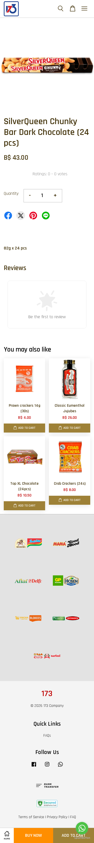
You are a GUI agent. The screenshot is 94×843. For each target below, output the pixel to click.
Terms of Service (31, 817)
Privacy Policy (57, 817)
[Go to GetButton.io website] (82, 837)
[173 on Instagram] (47, 766)
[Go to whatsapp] (82, 828)
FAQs (47, 735)
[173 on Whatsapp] (60, 766)
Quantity (11, 193)
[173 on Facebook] (33, 766)
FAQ (73, 817)
